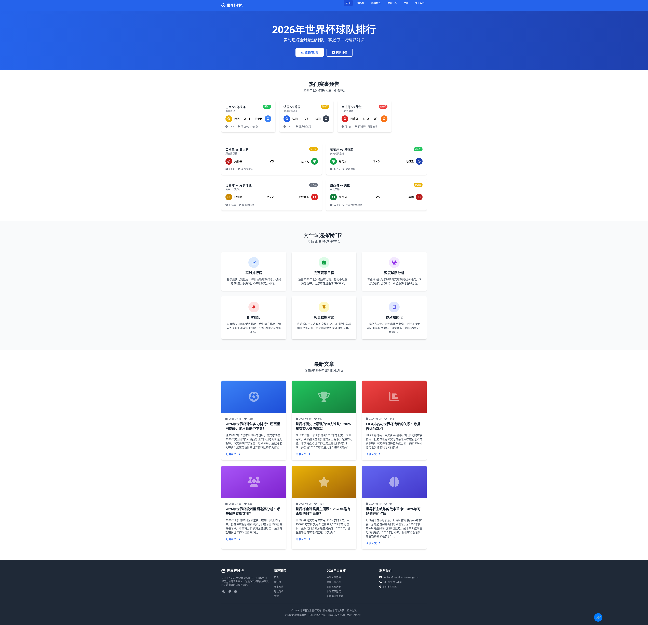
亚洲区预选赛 (334, 586)
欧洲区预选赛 (334, 577)
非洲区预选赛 (334, 591)
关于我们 (420, 3)
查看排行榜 (311, 52)
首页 (348, 3)
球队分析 (392, 3)
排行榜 (360, 3)
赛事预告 (376, 3)
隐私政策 (339, 610)
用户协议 (352, 610)
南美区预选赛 (334, 582)
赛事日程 (341, 52)
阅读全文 (231, 454)
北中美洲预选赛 (335, 596)
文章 (406, 3)
